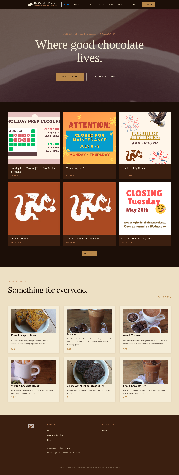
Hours (120, 4)
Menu (49, 430)
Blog (111, 4)
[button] (78, 4)
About (90, 4)
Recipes (100, 4)
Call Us (148, 4)
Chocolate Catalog (55, 435)
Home (66, 4)
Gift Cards (132, 4)
